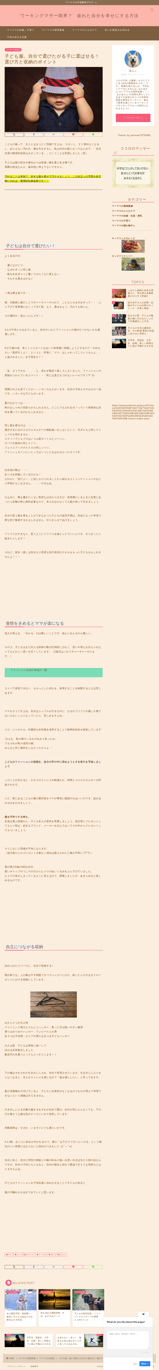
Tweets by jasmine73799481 (134, 135)
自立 (18, 1254)
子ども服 (41, 1254)
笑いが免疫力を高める (117, 30)
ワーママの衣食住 (13, 50)
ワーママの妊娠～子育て (20, 30)
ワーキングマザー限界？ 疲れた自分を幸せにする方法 (79, 15)
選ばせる (62, 1254)
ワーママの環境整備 (53, 30)
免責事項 (34, 1366)
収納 (52, 1254)
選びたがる (29, 1254)
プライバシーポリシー (16, 1366)
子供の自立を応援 (17, 37)
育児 (9, 1254)
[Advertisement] (54, 212)
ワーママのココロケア (84, 30)
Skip (135, 1363)
